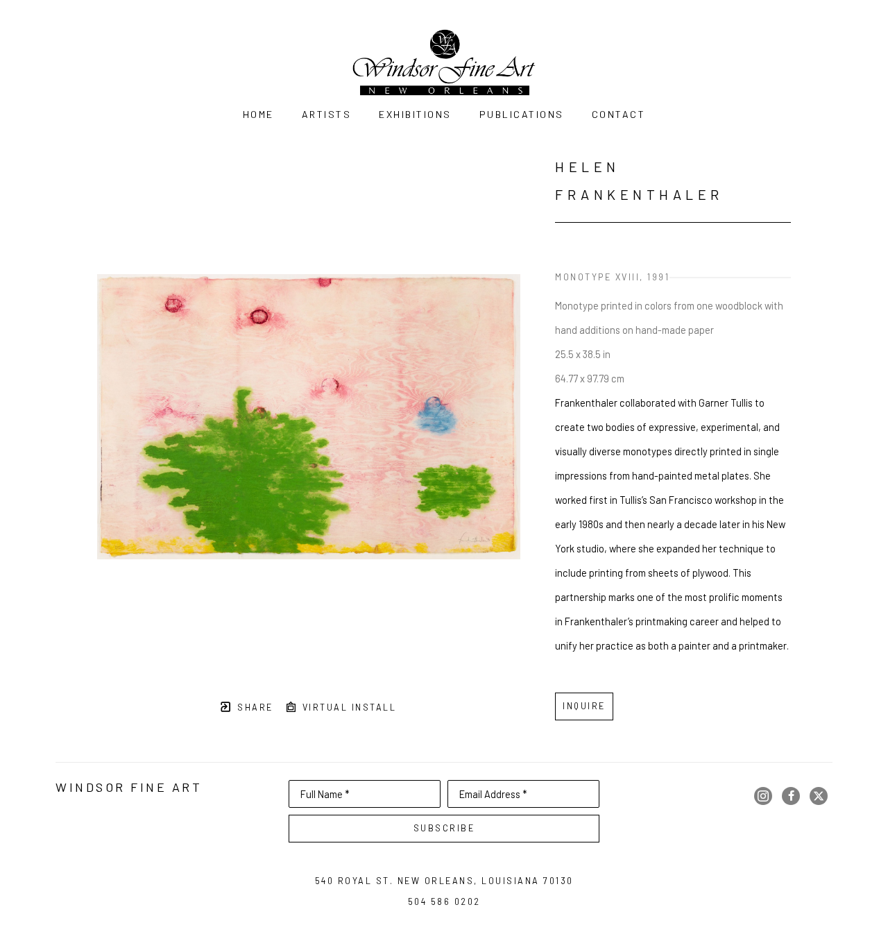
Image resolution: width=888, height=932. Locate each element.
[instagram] (763, 796)
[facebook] (791, 796)
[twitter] (819, 796)
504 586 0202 (444, 901)
